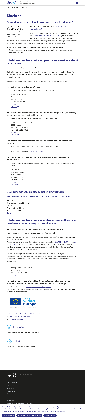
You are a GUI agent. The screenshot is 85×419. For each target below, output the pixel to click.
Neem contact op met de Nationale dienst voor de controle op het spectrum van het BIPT (39, 196)
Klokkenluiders (11, 385)
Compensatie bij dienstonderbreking (21, 346)
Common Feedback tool (17, 319)
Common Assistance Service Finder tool (23, 314)
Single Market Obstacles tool (19, 316)
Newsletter (10, 388)
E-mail (13, 104)
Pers (8, 394)
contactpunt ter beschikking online (38, 287)
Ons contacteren (12, 382)
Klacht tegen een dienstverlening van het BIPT (25, 332)
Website (14, 107)
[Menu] (77, 3)
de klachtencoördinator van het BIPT (46, 36)
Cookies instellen (50, 416)
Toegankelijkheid (12, 391)
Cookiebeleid (61, 411)
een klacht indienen (37, 151)
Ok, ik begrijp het (8, 416)
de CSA (66, 242)
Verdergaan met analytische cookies (29, 416)
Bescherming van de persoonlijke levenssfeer (21, 403)
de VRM (58, 242)
